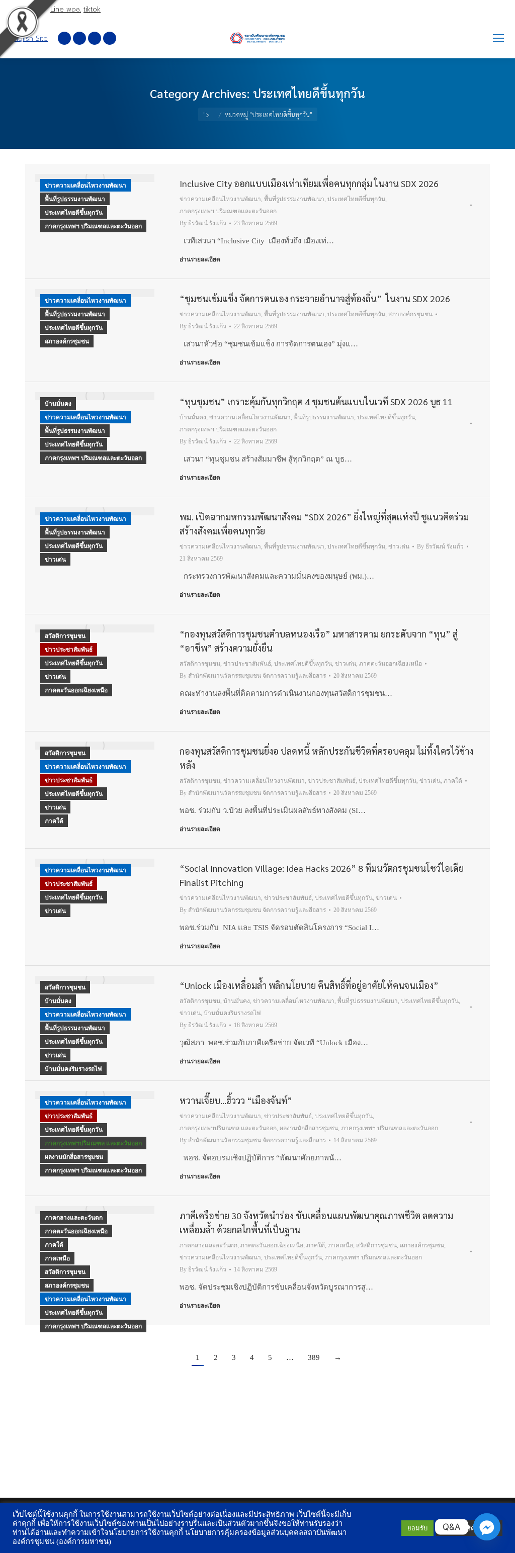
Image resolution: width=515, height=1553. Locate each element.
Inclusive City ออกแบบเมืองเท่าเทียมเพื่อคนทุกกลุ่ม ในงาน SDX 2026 (309, 183)
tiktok (92, 9)
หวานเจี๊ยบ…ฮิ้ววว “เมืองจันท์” (236, 1100)
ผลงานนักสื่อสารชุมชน (74, 1156)
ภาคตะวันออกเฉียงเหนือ (76, 690)
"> (206, 114)
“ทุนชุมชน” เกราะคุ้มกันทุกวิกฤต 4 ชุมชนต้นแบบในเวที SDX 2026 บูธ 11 (316, 401)
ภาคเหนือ (57, 1258)
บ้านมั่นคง (58, 403)
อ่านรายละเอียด (200, 259)
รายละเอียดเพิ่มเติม (469, 1528)
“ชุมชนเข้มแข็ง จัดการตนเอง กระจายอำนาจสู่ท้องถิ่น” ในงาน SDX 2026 (315, 298)
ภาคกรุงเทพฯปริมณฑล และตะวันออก (93, 1143)
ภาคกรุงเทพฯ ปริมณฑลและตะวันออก (93, 226)
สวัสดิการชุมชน (65, 636)
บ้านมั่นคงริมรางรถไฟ (73, 1068)
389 (314, 1357)
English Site (29, 38)
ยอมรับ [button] (417, 1528)
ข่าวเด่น (55, 559)
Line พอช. (65, 9)
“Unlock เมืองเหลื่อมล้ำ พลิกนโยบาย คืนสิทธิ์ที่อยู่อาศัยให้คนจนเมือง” (309, 985)
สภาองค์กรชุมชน (67, 341)
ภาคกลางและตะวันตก (74, 1217)
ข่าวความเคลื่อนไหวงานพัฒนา (85, 185)
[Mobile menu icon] (498, 38)
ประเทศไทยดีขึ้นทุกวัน (74, 212)
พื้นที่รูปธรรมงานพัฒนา (75, 199)
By (203, 223)
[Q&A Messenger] (486, 1526)
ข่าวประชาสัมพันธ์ (69, 649)
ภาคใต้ (54, 821)
